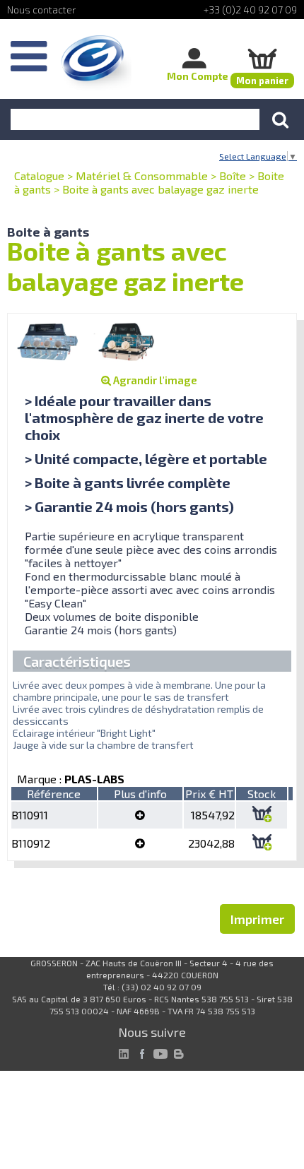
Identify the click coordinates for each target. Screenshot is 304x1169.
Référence (54, 793)
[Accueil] (96, 62)
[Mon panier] (262, 58)
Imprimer (257, 919)
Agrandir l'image (154, 380)
